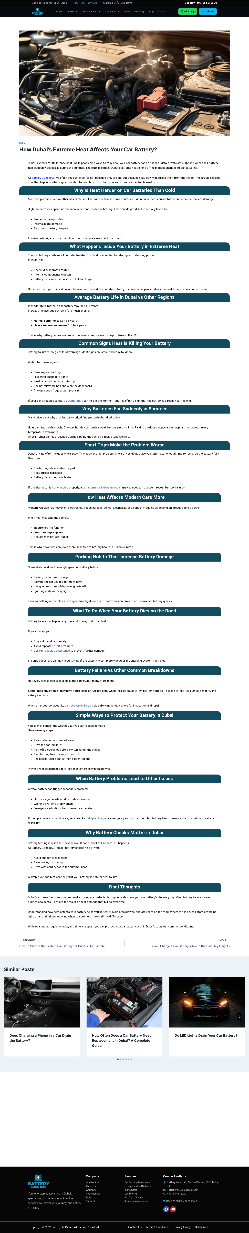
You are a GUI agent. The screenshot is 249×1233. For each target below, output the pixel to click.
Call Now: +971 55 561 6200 (201, 3)
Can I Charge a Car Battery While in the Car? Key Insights (191, 943)
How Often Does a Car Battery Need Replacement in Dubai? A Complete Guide (122, 1040)
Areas (127, 11)
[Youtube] (173, 1209)
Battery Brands (90, 11)
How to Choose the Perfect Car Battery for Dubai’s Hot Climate (62, 943)
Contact (162, 11)
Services (70, 11)
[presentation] (42, 1002)
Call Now (209, 11)
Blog (151, 11)
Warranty (139, 11)
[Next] (239, 1017)
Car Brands (111, 11)
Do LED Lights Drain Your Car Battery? (206, 1035)
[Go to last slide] (9, 1017)
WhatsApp (189, 11)
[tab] (118, 1059)
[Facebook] (166, 1209)
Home (58, 11)
